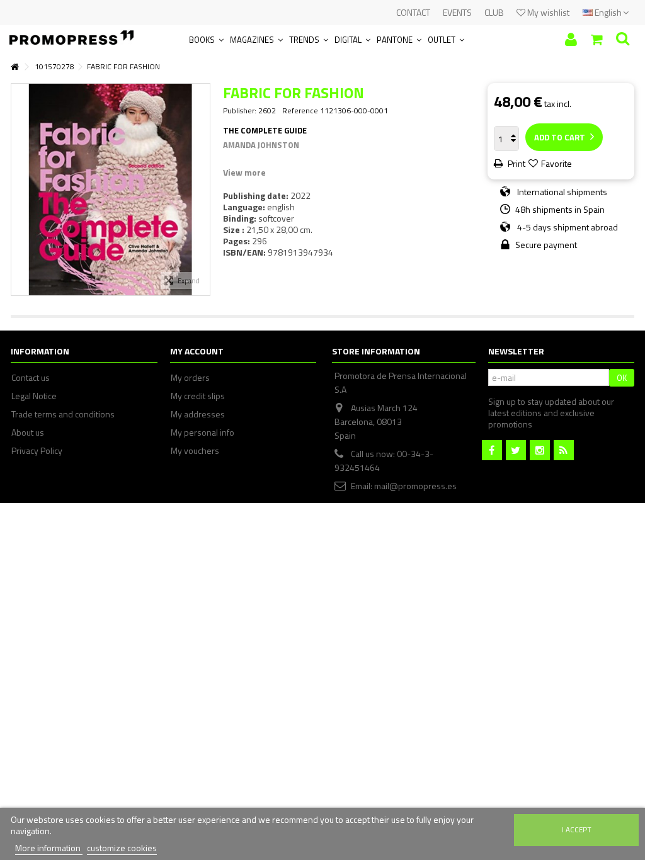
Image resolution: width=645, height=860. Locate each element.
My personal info (202, 432)
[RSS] (564, 450)
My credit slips (198, 396)
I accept (576, 829)
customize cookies (122, 847)
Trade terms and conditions (63, 414)
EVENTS (457, 12)
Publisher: (239, 110)
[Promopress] (71, 33)
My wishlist (547, 12)
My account (197, 351)
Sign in (571, 39)
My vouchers (195, 450)
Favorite (556, 163)
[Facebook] (492, 450)
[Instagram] (540, 450)
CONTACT (413, 12)
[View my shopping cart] (597, 39)
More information (49, 847)
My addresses (198, 414)
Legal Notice (34, 396)
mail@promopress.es (415, 485)
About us (27, 432)
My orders (190, 377)
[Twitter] (516, 450)
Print (515, 163)
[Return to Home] (14, 67)
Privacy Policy (36, 450)
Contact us (30, 377)
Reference (300, 110)
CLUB (494, 12)
